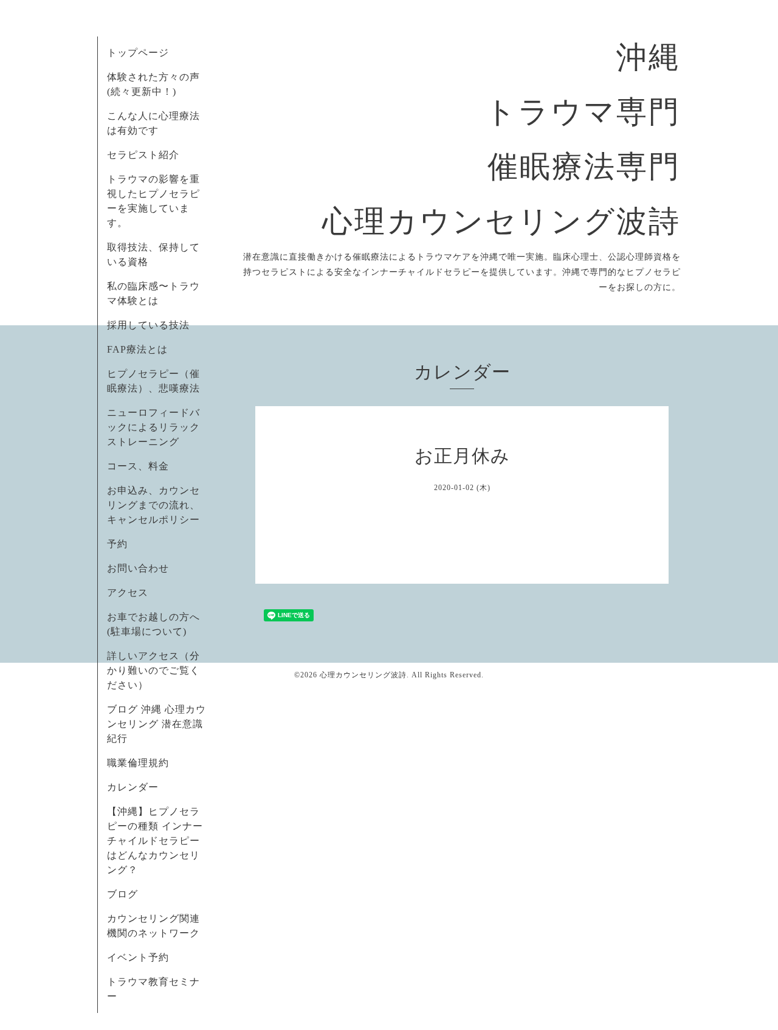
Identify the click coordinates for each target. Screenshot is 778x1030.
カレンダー (133, 787)
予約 (117, 544)
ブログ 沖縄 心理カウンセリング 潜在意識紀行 (156, 724)
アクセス (127, 592)
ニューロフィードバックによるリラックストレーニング (153, 427)
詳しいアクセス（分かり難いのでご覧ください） (153, 670)
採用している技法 (148, 325)
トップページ (138, 52)
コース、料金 (138, 466)
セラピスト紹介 (143, 155)
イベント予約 (138, 957)
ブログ (122, 894)
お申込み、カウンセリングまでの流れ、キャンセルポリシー (153, 505)
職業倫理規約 (138, 763)
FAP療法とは (137, 349)
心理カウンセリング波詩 (363, 675)
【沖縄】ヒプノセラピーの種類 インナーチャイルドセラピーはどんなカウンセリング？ (155, 840)
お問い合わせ (138, 568)
